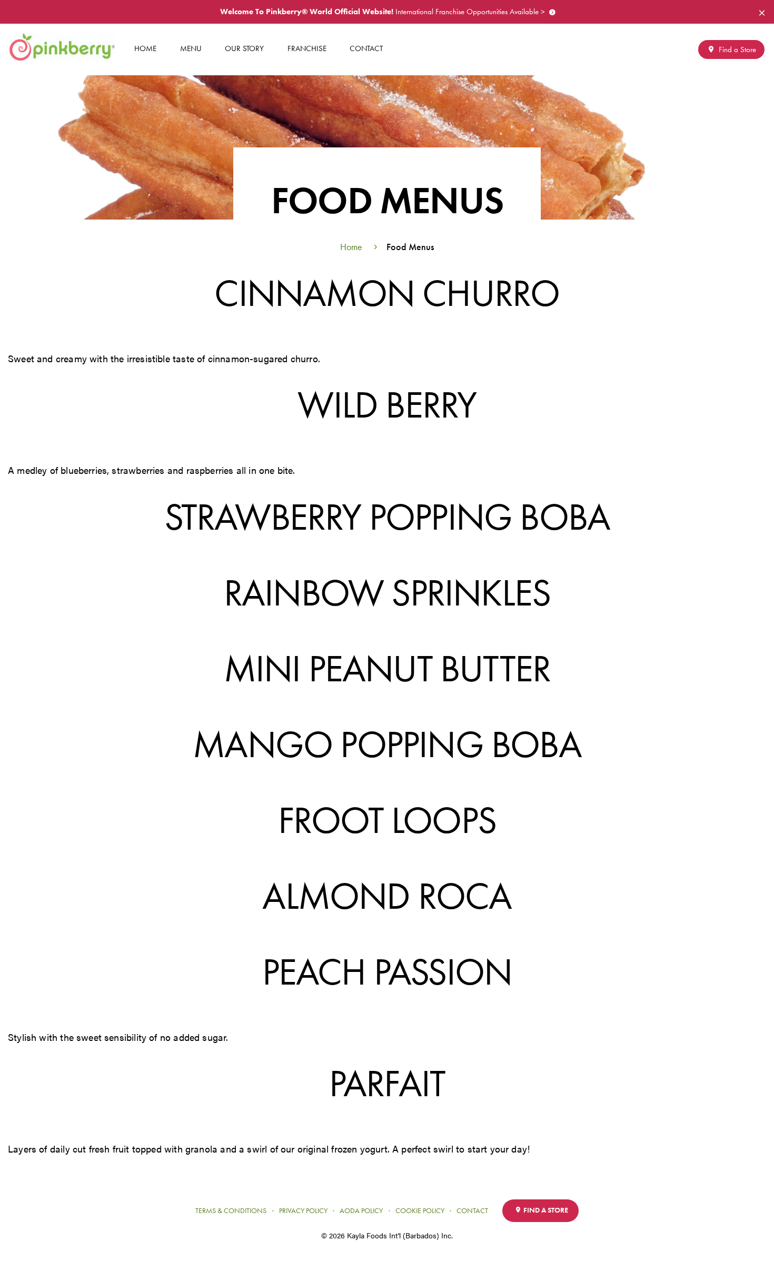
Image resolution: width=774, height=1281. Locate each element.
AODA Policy (361, 1210)
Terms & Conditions (230, 1210)
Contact (366, 48)
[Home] (66, 47)
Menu (191, 48)
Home (145, 48)
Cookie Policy (419, 1210)
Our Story (244, 48)
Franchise (306, 48)
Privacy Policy (303, 1210)
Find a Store (736, 49)
